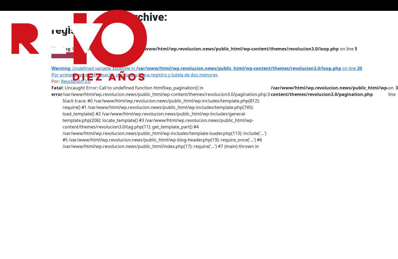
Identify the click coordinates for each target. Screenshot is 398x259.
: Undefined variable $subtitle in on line (206, 68)
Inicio (359, 16)
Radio (342, 16)
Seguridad (267, 16)
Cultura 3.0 (321, 16)
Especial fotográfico (233, 16)
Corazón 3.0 (294, 16)
